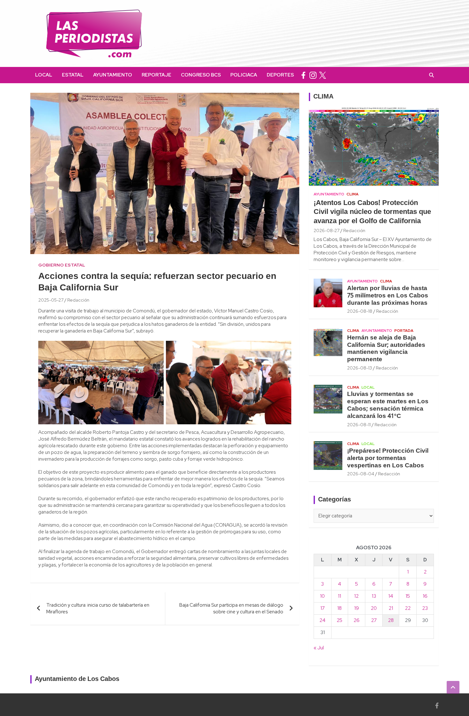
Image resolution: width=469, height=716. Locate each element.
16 (425, 596)
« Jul (319, 648)
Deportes (280, 75)
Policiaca (243, 75)
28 (391, 620)
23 (425, 608)
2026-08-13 (359, 368)
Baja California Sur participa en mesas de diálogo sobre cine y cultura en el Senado (231, 608)
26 (357, 620)
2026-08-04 (360, 474)
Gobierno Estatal (61, 265)
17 (322, 608)
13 (374, 596)
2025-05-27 (50, 300)
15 (408, 596)
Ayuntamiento (112, 75)
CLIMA (323, 96)
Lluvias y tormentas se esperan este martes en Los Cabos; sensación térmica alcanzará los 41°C (387, 405)
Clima (352, 194)
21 (391, 608)
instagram (313, 75)
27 (374, 620)
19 (356, 608)
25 (339, 620)
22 (408, 608)
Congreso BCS (201, 75)
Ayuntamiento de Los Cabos (77, 679)
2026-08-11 (359, 424)
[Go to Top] (453, 687)
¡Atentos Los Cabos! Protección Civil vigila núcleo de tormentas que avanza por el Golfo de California (372, 212)
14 (390, 596)
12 (356, 596)
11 (339, 596)
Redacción (78, 300)
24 (322, 620)
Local (43, 75)
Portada (403, 330)
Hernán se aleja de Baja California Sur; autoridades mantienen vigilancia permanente (386, 349)
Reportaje (156, 75)
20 (374, 608)
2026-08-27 (326, 230)
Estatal (73, 75)
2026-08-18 (359, 311)
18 (339, 608)
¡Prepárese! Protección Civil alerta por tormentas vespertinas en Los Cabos (387, 458)
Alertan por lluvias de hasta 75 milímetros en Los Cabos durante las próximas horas (387, 295)
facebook (303, 75)
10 (322, 596)
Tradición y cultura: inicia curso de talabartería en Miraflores (97, 608)
